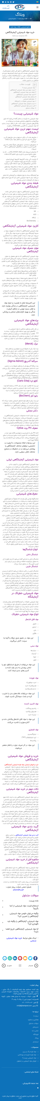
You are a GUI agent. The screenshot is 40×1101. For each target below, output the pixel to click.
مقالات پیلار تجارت (23, 19)
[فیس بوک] (35, 958)
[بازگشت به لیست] (20, 965)
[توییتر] (13, 2)
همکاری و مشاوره (33, 1019)
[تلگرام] (3, 2)
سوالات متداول (30, 108)
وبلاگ (36, 1038)
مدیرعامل (35, 1027)
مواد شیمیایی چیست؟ (28, 88)
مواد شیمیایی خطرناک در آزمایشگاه (25, 101)
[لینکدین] (8, 2)
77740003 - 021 (27, 1002)
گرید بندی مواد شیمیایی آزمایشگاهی (24, 106)
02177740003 (18, 890)
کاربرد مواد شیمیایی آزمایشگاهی (25, 94)
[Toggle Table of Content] (33, 85)
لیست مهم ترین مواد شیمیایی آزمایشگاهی (22, 90)
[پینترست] (20, 958)
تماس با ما (35, 1030)
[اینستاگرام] (10, 2)
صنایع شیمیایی (12, 19)
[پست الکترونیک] (25, 958)
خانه (31, 18)
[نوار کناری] (37, 333)
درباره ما (35, 1016)
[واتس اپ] (5, 2)
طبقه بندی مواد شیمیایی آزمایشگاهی (24, 92)
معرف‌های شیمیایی (29, 99)
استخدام (35, 1041)
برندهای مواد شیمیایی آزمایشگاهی (25, 97)
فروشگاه (35, 1034)
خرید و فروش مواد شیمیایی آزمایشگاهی (23, 103)
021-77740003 (5, 7)
